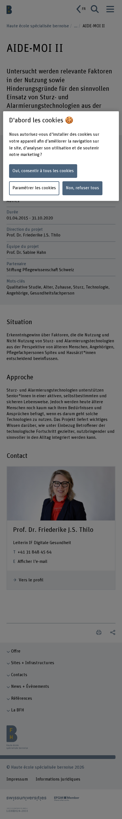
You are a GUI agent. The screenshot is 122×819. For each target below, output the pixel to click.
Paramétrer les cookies (34, 188)
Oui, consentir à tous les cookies (43, 171)
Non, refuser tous (82, 188)
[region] (61, 156)
